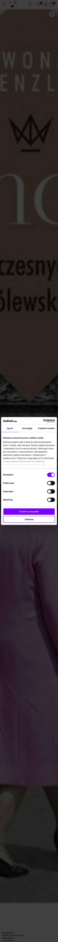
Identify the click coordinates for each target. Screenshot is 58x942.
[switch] (51, 483)
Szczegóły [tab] (27, 428)
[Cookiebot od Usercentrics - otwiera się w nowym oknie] (43, 421)
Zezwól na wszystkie (29, 511)
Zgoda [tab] (10, 428)
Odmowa (29, 519)
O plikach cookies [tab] (46, 428)
